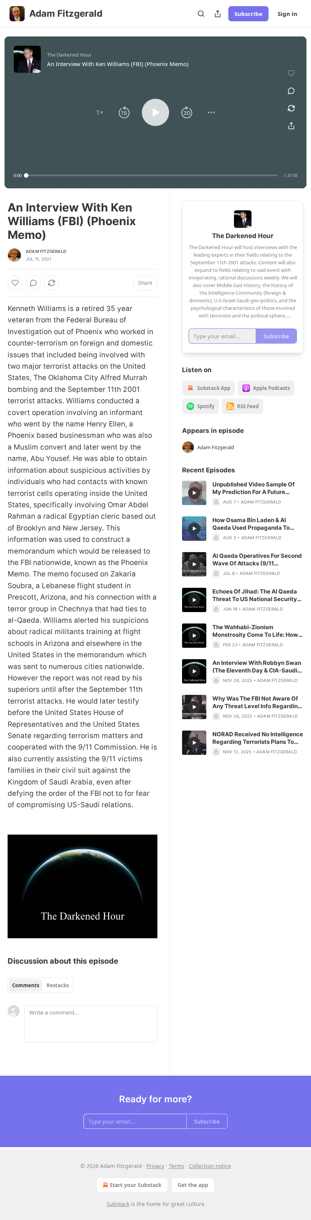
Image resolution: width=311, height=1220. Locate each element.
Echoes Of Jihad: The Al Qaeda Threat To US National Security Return (254, 595)
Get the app (192, 1184)
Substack (118, 1203)
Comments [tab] (25, 985)
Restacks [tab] (58, 985)
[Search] (201, 13)
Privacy (155, 1165)
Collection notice (210, 1165)
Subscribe (248, 13)
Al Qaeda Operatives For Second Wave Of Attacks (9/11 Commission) (257, 559)
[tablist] (40, 985)
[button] (99, 112)
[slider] (152, 175)
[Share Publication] (217, 13)
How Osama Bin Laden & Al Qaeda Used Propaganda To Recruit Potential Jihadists (251, 524)
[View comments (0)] (291, 91)
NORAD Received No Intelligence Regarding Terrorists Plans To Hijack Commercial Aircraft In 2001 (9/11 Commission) (257, 738)
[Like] (15, 282)
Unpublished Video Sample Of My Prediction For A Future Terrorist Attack (253, 488)
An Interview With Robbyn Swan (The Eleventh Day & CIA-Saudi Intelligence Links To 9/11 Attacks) (256, 666)
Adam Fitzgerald (46, 251)
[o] (194, 493)
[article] (242, 493)
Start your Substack (136, 1184)
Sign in (287, 13)
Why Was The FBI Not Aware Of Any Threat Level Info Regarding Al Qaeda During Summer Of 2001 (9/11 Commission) (257, 702)
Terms (176, 1165)
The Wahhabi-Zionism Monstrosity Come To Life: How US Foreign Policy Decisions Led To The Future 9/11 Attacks (256, 631)
